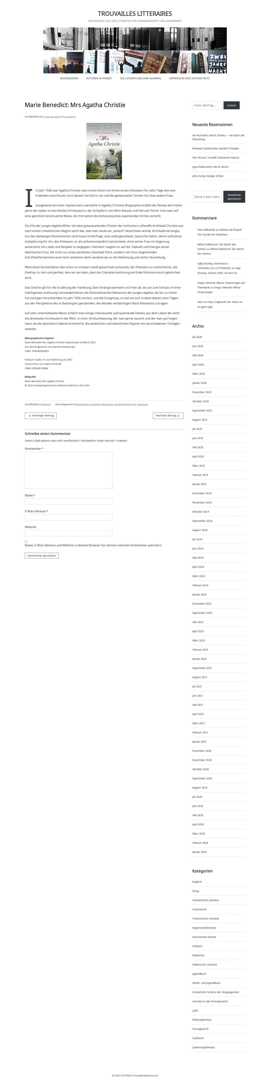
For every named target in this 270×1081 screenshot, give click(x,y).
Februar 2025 (200, 475)
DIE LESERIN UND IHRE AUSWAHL (140, 78)
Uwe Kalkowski (206, 229)
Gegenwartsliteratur (204, 927)
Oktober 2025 (200, 401)
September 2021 (202, 668)
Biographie (107, 404)
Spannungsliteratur (203, 1047)
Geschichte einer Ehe (125, 404)
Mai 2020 (197, 815)
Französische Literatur (205, 918)
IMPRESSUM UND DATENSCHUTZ (189, 78)
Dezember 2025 (201, 392)
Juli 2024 (197, 539)
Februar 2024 (200, 585)
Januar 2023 (199, 659)
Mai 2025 (197, 447)
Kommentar (34, 449)
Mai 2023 (197, 622)
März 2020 (198, 833)
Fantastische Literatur (205, 900)
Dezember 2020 (201, 750)
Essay (195, 891)
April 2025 (198, 456)
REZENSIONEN (69, 78)
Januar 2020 (199, 852)
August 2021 (199, 677)
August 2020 (199, 787)
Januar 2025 (199, 484)
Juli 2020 (197, 796)
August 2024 (199, 530)
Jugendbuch (199, 973)
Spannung (142, 404)
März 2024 (198, 576)
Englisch (197, 881)
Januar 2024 (199, 594)
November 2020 (202, 760)
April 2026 (198, 364)
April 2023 (198, 631)
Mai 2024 (197, 557)
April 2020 (198, 824)
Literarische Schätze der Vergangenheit (215, 992)
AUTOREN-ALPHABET (99, 78)
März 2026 (198, 373)
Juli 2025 (197, 429)
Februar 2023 (200, 649)
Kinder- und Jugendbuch (206, 983)
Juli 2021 (197, 686)
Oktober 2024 (200, 511)
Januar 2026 (199, 383)
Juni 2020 (197, 806)
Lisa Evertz (69, 116)
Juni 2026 (197, 346)
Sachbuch (198, 1038)
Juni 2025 (197, 438)
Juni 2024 (197, 548)
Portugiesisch (200, 1029)
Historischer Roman (204, 937)
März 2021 (198, 723)
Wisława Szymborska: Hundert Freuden (215, 148)
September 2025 (202, 410)
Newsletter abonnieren (234, 196)
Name (30, 495)
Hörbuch (46, 404)
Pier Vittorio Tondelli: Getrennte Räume (215, 157)
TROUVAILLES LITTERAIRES (135, 13)
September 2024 (202, 521)
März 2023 (198, 640)
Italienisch (198, 955)
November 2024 (202, 502)
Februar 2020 (200, 842)
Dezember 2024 (201, 493)
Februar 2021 (200, 732)
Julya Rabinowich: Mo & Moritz (210, 166)
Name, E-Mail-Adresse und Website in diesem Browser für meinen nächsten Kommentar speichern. (93, 545)
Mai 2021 (197, 705)
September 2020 (202, 778)
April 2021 (198, 714)
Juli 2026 (197, 337)
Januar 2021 (199, 741)
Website (30, 527)
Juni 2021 (197, 695)
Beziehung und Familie (88, 404)
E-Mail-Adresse (36, 511)
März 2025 (198, 465)
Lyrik (195, 1010)
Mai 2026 (197, 355)
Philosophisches (201, 1019)
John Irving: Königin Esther (208, 176)
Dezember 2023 (201, 603)
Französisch (199, 909)
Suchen (231, 105)
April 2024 (198, 567)
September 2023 (202, 613)
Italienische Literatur (204, 964)
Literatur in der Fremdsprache (210, 1001)
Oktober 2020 (200, 769)
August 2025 (199, 419)
